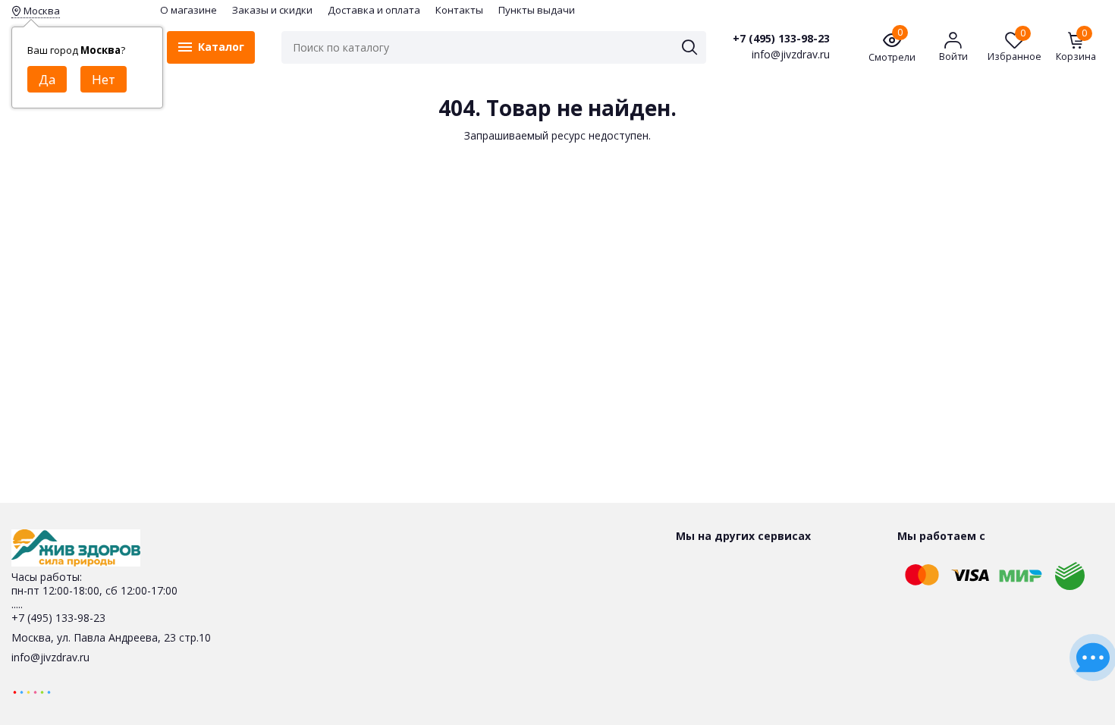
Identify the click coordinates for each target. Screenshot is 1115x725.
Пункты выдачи (536, 10)
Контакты (459, 10)
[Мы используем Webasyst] (31, 691)
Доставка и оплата (374, 10)
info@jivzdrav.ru (50, 657)
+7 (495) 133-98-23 (781, 39)
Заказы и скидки (272, 10)
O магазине (188, 10)
